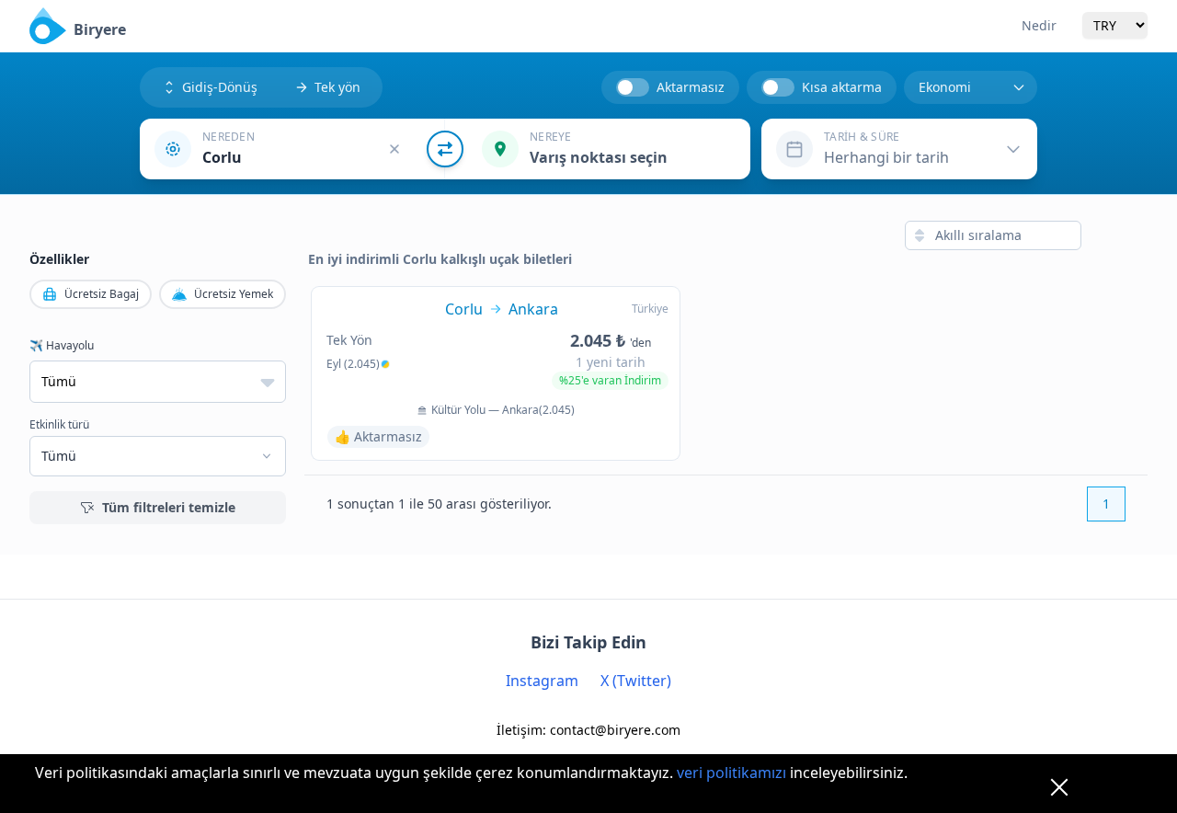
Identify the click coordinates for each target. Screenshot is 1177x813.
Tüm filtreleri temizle (168, 507)
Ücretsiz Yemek (233, 294)
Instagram (542, 680)
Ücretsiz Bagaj (101, 294)
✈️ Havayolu (61, 345)
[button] (292, 149)
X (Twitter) (635, 680)
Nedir (1039, 25)
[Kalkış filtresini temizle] (394, 149)
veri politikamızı (731, 772)
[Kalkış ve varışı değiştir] (445, 149)
